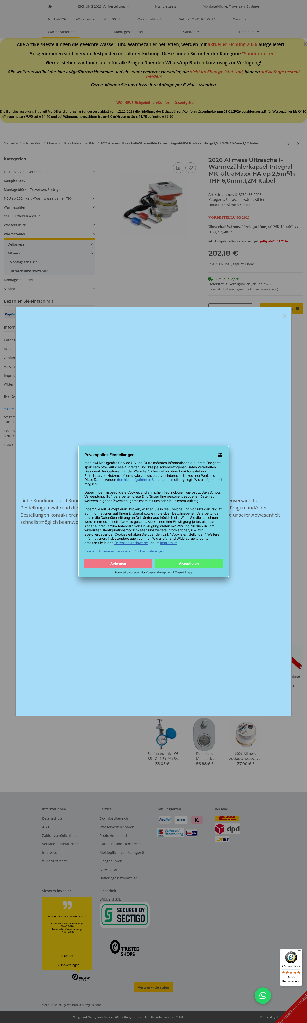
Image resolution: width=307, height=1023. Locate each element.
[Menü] (299, 952)
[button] (263, 995)
